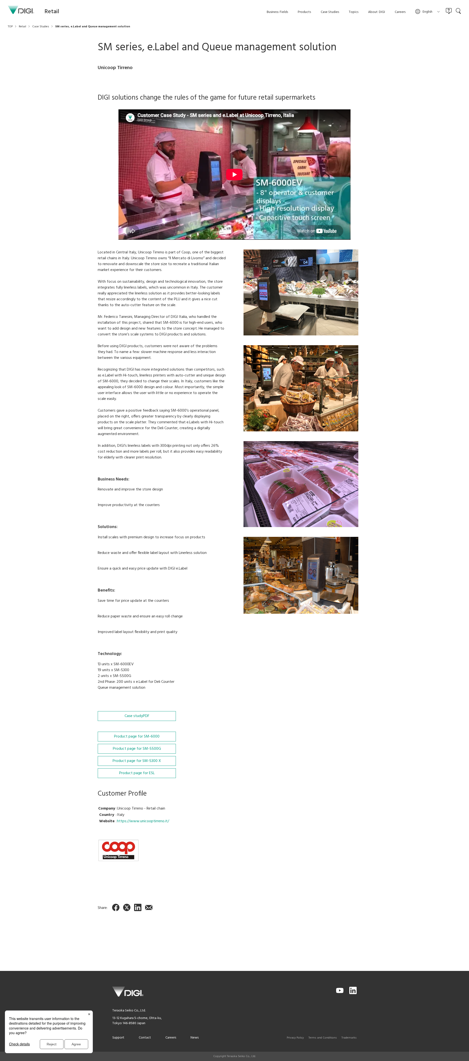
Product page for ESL (137, 773)
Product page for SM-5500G (137, 749)
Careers (170, 1037)
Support (118, 1037)
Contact (145, 1037)
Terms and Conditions (323, 1037)
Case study (137, 716)
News (195, 1037)
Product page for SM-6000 (137, 736)
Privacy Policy (295, 1037)
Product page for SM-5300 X (137, 761)
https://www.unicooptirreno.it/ (143, 821)
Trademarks (349, 1037)
